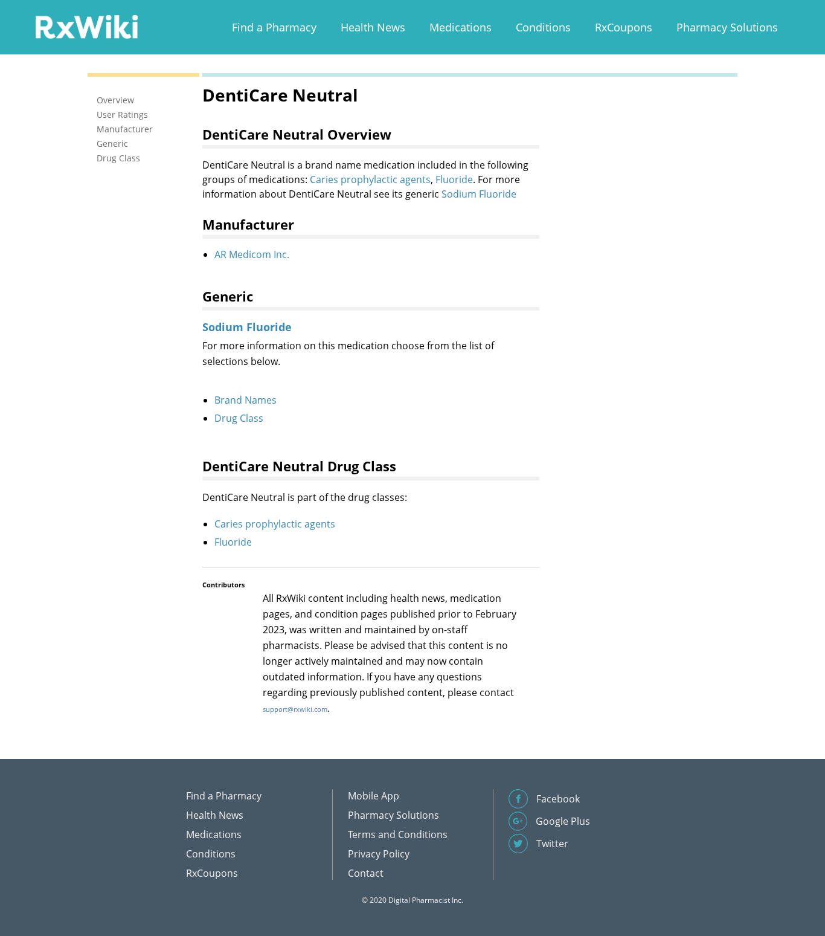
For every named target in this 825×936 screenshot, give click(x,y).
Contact (366, 873)
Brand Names (245, 400)
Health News (373, 27)
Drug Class (238, 418)
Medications (460, 27)
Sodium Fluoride (478, 194)
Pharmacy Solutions (727, 27)
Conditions (543, 27)
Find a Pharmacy (274, 27)
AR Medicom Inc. (251, 254)
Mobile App (373, 795)
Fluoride (454, 179)
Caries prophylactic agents (370, 179)
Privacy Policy (378, 853)
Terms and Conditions (398, 834)
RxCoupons (623, 27)
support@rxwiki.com (295, 709)
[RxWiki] (86, 26)
